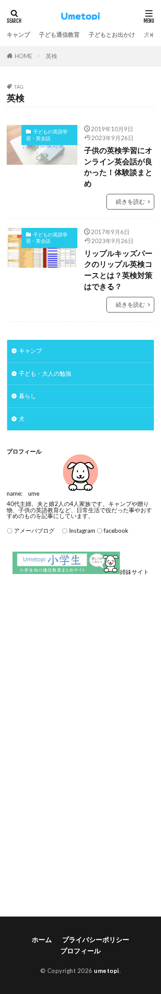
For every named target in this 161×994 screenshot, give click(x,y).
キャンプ (18, 34)
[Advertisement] (80, 673)
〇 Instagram (75, 530)
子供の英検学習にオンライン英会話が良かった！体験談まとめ (118, 167)
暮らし (27, 395)
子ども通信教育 (59, 34)
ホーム (42, 939)
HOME (23, 56)
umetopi (106, 970)
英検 (51, 56)
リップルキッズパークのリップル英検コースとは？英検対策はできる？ (118, 270)
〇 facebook (112, 530)
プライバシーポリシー (95, 939)
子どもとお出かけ (112, 34)
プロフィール (80, 951)
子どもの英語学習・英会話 (47, 135)
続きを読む (130, 201)
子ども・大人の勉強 (45, 373)
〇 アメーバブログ (31, 530)
